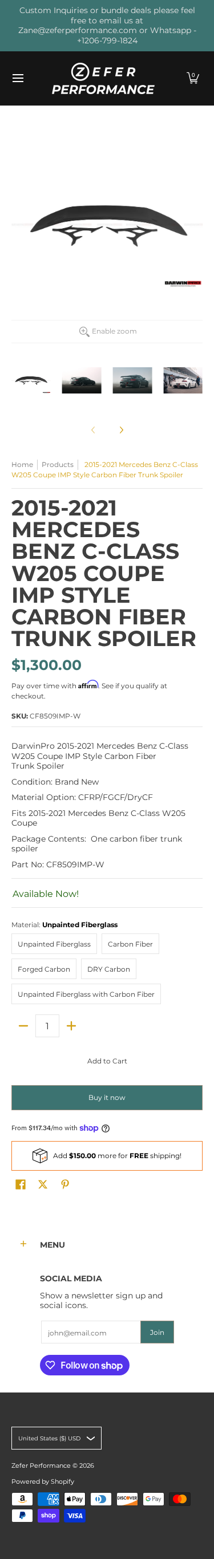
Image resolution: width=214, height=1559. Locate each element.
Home (22, 464)
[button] (193, 78)
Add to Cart (107, 1061)
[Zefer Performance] (103, 78)
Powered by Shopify (42, 1481)
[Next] (121, 429)
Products (58, 464)
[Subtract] (23, 1026)
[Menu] (17, 78)
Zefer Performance (41, 1465)
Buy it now (107, 1097)
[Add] (71, 1026)
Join (157, 1332)
